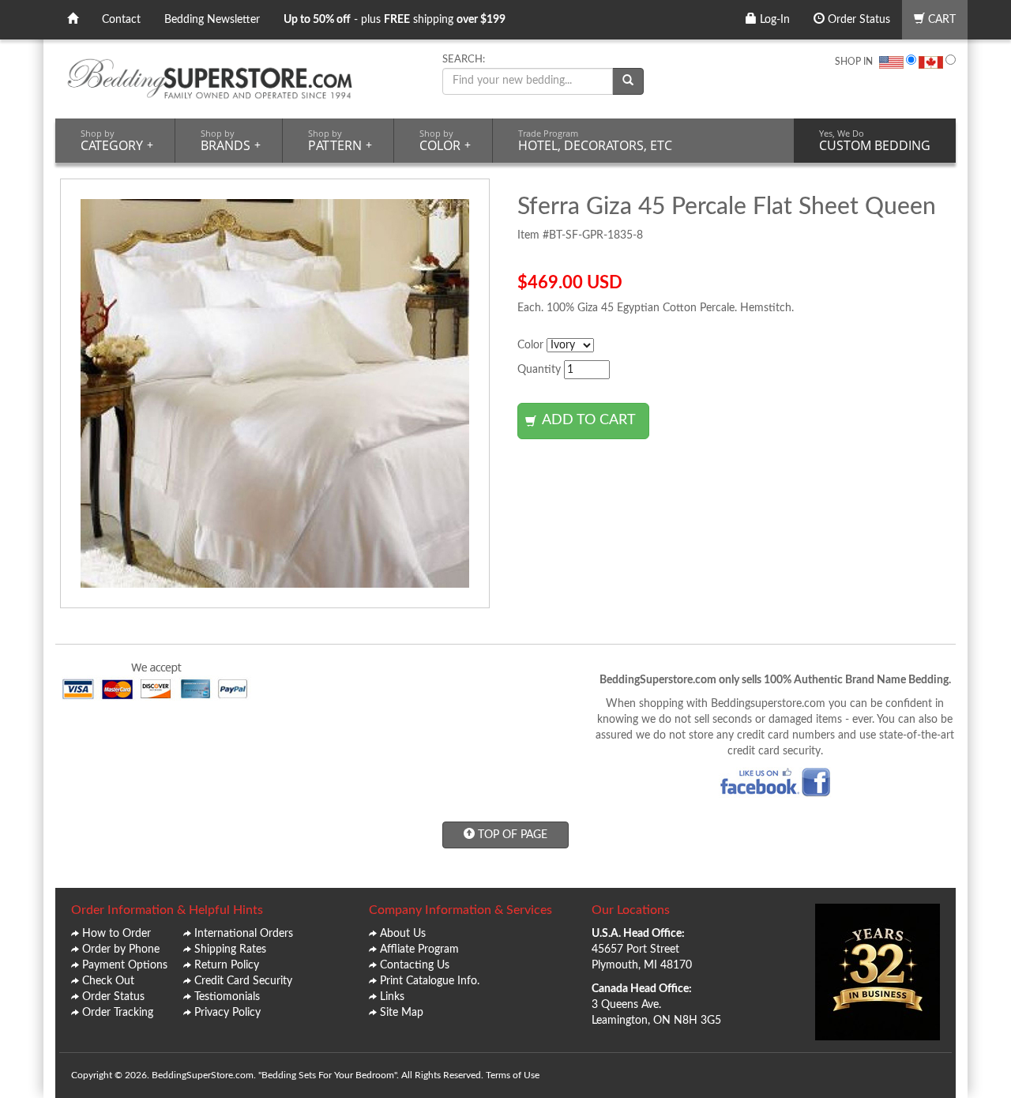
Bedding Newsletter (212, 19)
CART (940, 19)
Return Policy (226, 965)
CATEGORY (117, 140)
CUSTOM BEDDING (874, 140)
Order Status (857, 19)
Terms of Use (512, 1075)
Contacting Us (414, 965)
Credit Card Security (243, 981)
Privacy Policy (227, 1012)
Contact (121, 19)
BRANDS (231, 140)
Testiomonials (227, 996)
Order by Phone (121, 949)
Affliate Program (419, 949)
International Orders (243, 933)
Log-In (773, 19)
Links (392, 996)
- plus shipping (395, 19)
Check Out (108, 981)
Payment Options (124, 965)
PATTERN (340, 140)
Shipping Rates (230, 949)
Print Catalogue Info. (429, 981)
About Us (403, 933)
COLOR (445, 140)
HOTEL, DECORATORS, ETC (595, 140)
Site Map (401, 1012)
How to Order (116, 933)
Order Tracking (117, 1012)
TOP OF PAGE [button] (511, 834)
